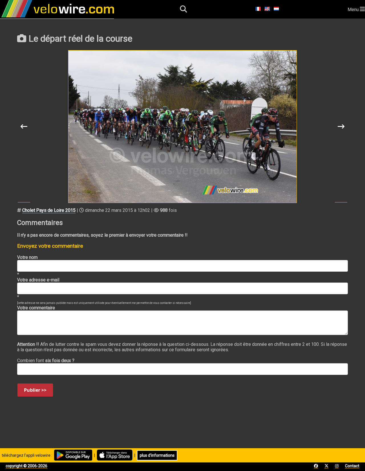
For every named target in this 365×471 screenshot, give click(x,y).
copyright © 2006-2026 (26, 466)
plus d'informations (157, 455)
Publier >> (35, 390)
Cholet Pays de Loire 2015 (49, 210)
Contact (352, 466)
